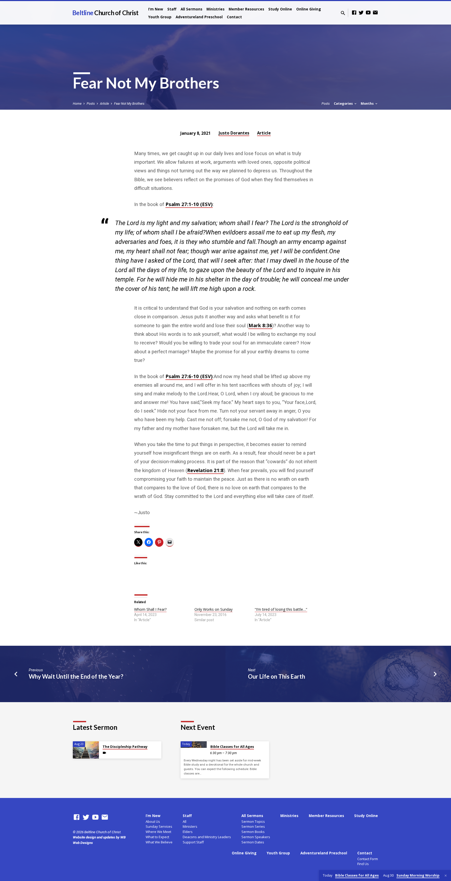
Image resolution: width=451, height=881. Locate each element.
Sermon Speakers (255, 837)
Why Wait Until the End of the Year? (76, 676)
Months (368, 103)
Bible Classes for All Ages (232, 746)
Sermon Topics (253, 821)
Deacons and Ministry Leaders (207, 837)
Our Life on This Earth (276, 676)
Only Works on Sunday (213, 609)
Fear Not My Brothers (129, 103)
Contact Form (367, 858)
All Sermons (191, 9)
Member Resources (246, 9)
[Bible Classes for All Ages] (194, 744)
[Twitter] (361, 12)
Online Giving (308, 9)
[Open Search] (343, 13)
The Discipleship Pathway (125, 746)
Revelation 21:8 (205, 470)
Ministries (215, 9)
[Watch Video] (104, 752)
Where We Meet (158, 831)
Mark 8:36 (260, 325)
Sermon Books (253, 831)
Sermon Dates (252, 842)
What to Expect (157, 837)
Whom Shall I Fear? (150, 609)
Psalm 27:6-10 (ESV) (189, 376)
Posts (91, 103)
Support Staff (193, 842)
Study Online (280, 9)
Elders (188, 831)
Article (104, 103)
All (184, 821)
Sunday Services (159, 826)
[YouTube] (368, 12)
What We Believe (159, 842)
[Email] (375, 12)
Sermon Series (253, 826)
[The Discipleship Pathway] (86, 750)
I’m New (155, 9)
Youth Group (159, 16)
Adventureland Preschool (199, 16)
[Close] (445, 876)
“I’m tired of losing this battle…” (281, 609)
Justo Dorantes (234, 133)
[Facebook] (354, 12)
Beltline (105, 12)
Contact (234, 16)
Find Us (363, 863)
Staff (171, 9)
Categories (344, 103)
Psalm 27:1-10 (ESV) (189, 204)
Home (77, 103)
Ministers (190, 826)
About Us (153, 821)
